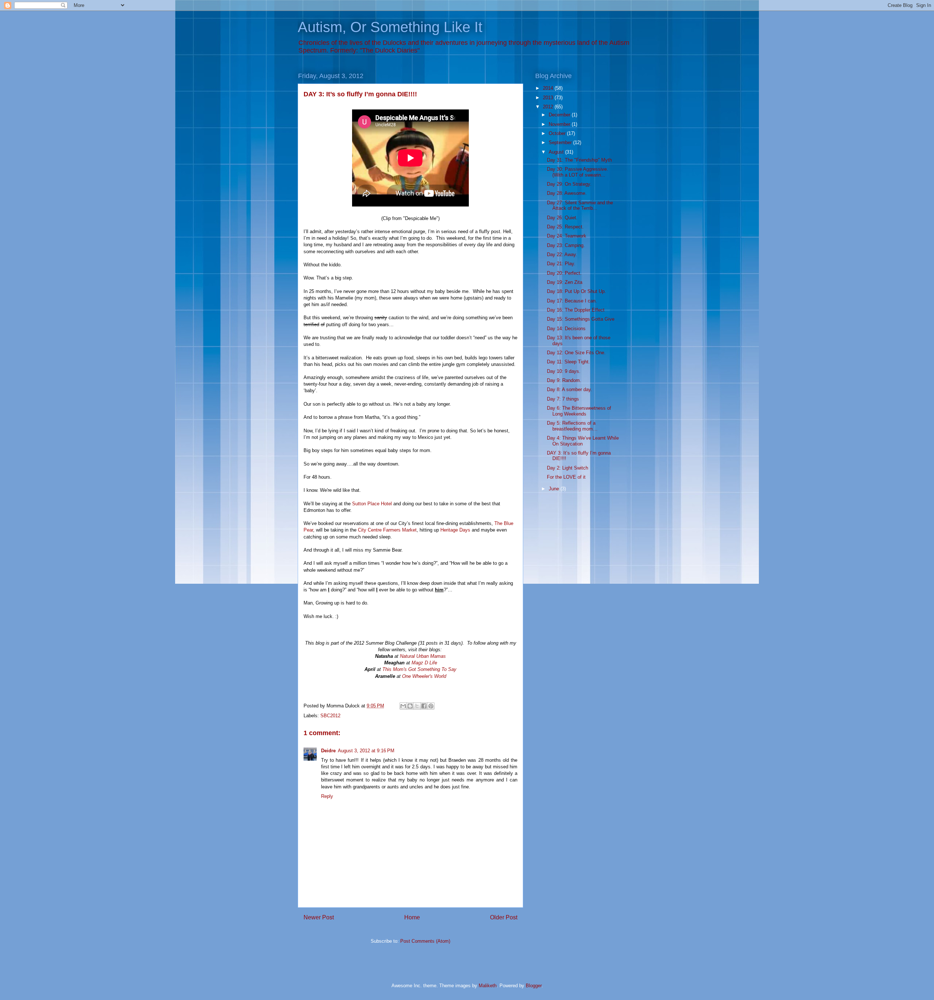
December (560, 114)
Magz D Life (424, 662)
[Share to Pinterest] (431, 706)
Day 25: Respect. (565, 226)
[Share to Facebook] (424, 706)
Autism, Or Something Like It (390, 27)
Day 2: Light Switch (567, 468)
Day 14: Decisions (566, 328)
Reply (327, 796)
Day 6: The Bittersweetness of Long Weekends (579, 411)
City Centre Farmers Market (387, 530)
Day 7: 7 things (563, 399)
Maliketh (488, 985)
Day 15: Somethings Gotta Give (580, 319)
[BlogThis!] (410, 706)
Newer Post (319, 917)
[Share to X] (417, 706)
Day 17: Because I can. (572, 301)
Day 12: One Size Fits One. (576, 352)
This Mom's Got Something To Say (419, 669)
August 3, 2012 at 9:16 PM (366, 750)
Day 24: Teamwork (566, 236)
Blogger (533, 985)
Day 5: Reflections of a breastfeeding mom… (572, 426)
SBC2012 (330, 715)
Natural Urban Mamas (423, 656)
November (560, 124)
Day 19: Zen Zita (564, 282)
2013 (549, 97)
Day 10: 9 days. (563, 371)
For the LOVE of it (566, 477)
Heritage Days (455, 530)
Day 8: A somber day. (569, 389)
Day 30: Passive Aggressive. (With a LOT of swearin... (577, 172)
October (558, 133)
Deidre (328, 750)
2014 (549, 88)
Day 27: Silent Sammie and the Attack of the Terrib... (580, 205)
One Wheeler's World (424, 676)
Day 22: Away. (562, 254)
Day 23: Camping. (566, 245)
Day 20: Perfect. (564, 273)
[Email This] (403, 706)
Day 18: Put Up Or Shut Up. (576, 291)
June (554, 488)
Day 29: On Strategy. (569, 184)
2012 (549, 106)
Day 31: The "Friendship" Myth (579, 160)
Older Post (503, 917)
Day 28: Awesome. (567, 193)
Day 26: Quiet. (562, 217)
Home (412, 917)
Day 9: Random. (564, 380)
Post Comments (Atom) (425, 941)
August (557, 152)
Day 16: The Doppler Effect (576, 310)
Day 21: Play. (561, 263)
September (561, 142)
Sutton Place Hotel (372, 503)
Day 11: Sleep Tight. (568, 361)
